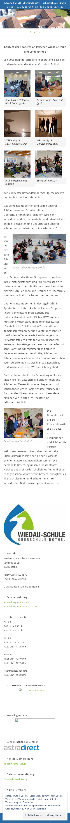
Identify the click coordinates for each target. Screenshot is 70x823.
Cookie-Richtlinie (38, 808)
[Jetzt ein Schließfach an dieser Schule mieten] (21, 747)
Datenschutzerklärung (15, 779)
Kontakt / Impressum (15, 763)
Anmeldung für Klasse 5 (16, 602)
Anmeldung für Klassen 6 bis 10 (20, 606)
